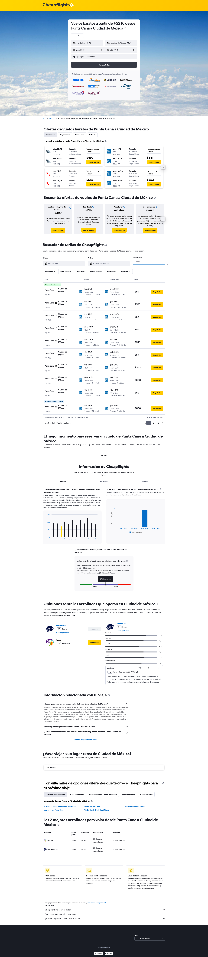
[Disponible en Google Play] (98, 953)
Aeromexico (60, 625)
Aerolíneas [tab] (104, 481)
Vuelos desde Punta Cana (53, 810)
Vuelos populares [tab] (128, 794)
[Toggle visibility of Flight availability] (136, 532)
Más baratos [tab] (50, 135)
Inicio (44, 118)
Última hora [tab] (79, 135)
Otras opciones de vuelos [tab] (55, 794)
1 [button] (148, 423)
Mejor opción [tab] (65, 135)
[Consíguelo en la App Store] (109, 953)
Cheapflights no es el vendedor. (58, 910)
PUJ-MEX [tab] (104, 456)
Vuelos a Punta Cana (92, 807)
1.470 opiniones (62, 632)
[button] (125, 28)
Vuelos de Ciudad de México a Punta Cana (60, 807)
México (51, 118)
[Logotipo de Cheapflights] (56, 5)
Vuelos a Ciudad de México (135, 807)
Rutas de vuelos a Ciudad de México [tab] (103, 794)
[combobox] (77, 35)
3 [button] (158, 423)
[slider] (166, 264)
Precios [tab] (63, 481)
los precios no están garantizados (97, 903)
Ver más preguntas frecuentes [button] (85, 739)
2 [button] (153, 423)
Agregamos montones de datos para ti (60, 914)
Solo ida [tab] (92, 135)
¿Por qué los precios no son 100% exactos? (62, 918)
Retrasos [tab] (145, 481)
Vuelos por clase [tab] (146, 794)
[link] (58, 230)
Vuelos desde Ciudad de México (96, 810)
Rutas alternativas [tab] (77, 794)
